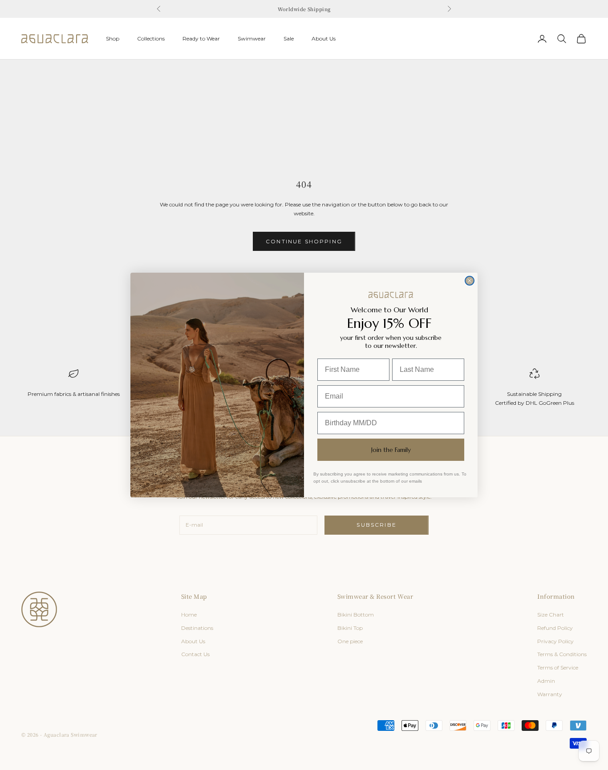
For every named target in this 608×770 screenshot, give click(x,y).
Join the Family (391, 450)
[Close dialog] (469, 280)
